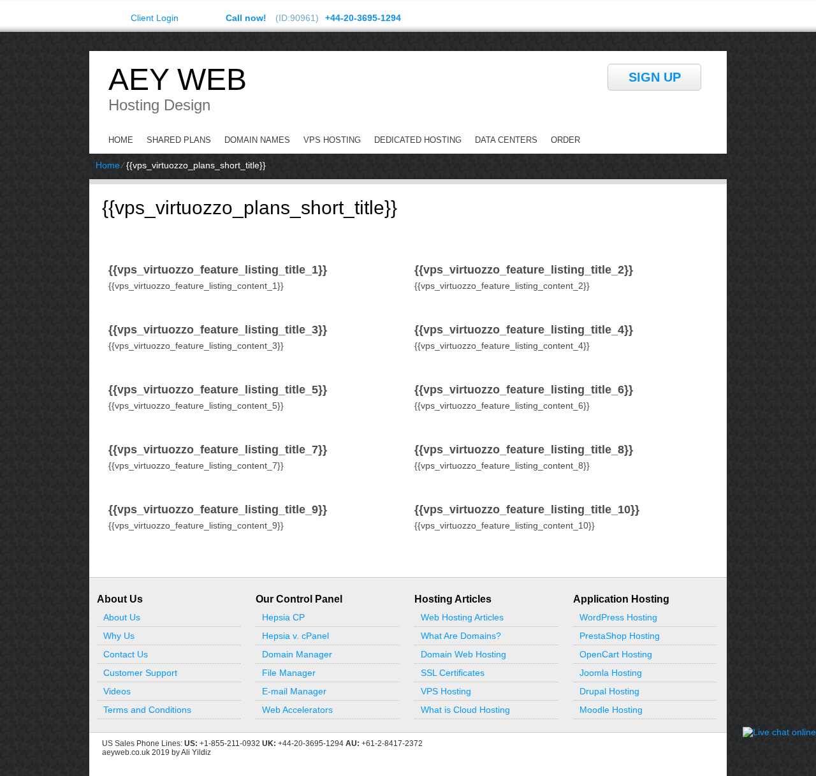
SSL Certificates (452, 673)
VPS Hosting (332, 140)
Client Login (154, 17)
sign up (655, 77)
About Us (121, 617)
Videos (117, 691)
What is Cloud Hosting (465, 710)
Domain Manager (297, 654)
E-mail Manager (294, 691)
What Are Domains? (461, 636)
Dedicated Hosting (418, 140)
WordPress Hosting (618, 617)
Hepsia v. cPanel (295, 636)
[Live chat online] (779, 732)
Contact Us (125, 654)
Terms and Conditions (147, 710)
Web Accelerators (297, 710)
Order (565, 140)
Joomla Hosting (610, 673)
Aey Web (177, 80)
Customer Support (140, 673)
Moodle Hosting (611, 710)
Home (120, 140)
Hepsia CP (283, 617)
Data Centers (506, 140)
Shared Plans (179, 140)
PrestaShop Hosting (619, 636)
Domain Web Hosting (463, 654)
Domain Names (257, 140)
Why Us (119, 636)
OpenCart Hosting (615, 654)
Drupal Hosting (609, 691)
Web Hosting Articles (462, 617)
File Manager (289, 673)
